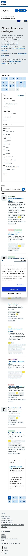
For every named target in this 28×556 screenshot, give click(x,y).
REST (15, 223)
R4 (20, 219)
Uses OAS (10, 223)
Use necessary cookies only (14, 293)
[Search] (23, 189)
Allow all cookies (14, 289)
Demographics (11, 320)
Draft (9, 327)
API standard (14, 297)
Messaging (20, 318)
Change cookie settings (6, 529)
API (22, 217)
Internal (10, 359)
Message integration (13, 250)
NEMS (20, 449)
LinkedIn (6, 550)
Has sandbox (16, 219)
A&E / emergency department (15, 346)
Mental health (21, 447)
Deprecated (11, 230)
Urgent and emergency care (18, 215)
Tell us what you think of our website (9, 538)
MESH (9, 215)
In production (11, 196)
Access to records (12, 318)
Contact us (3, 534)
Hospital (10, 244)
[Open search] (16, 10)
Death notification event (14, 408)
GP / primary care (20, 348)
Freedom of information (6, 522)
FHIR (20, 217)
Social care (21, 244)
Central (10, 219)
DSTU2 (9, 248)
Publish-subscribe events (14, 312)
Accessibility (4, 526)
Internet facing (21, 221)
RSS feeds (3, 540)
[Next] (24, 501)
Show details (20, 284)
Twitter (5, 547)
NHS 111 (10, 353)
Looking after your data (6, 520)
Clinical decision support (14, 344)
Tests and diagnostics (18, 395)
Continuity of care (12, 246)
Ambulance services (13, 217)
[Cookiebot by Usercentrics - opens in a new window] (20, 261)
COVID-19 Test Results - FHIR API (16, 386)
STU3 (20, 297)
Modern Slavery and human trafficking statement (12, 525)
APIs (8, 44)
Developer (10, 16)
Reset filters (21, 95)
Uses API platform (12, 221)
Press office (3, 537)
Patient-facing (11, 314)
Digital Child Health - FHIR (14, 433)
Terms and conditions (6, 518)
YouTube (6, 553)
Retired (15, 359)
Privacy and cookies (5, 516)
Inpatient (16, 244)
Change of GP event (13, 304)
